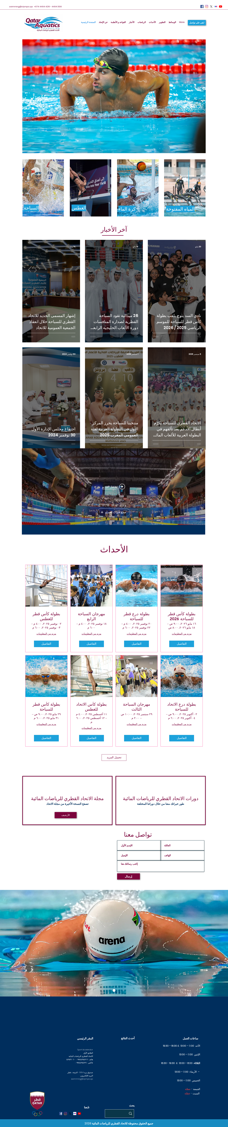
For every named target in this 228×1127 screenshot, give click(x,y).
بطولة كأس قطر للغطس (46, 616)
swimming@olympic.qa (21, 6)
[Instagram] (206, 6)
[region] (43, 187)
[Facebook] (201, 6)
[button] (197, 22)
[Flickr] (215, 6)
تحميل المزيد (114, 757)
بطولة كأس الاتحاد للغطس (91, 707)
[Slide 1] (114, 990)
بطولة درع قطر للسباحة (137, 616)
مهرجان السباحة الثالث (136, 707)
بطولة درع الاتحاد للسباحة (181, 707)
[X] (211, 6)
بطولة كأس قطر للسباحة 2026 (181, 616)
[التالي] (209, 943)
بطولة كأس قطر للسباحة (46, 707)
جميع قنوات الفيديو (115, 512)
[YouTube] (220, 6)
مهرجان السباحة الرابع (91, 616)
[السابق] (18, 943)
